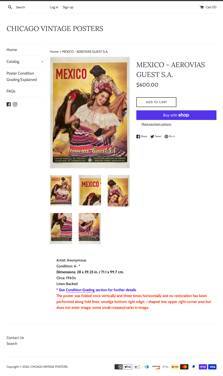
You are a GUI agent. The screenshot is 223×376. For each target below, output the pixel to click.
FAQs (11, 91)
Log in (54, 7)
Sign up (68, 7)
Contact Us (15, 337)
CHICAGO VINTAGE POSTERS (55, 28)
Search (12, 343)
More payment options (156, 124)
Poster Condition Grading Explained (22, 76)
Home (12, 49)
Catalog (25, 61)
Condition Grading (80, 290)
